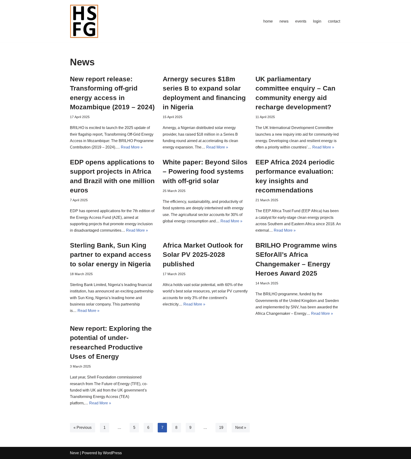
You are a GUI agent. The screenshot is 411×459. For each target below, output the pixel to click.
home (268, 21)
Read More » (132, 147)
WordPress (112, 453)
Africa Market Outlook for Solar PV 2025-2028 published (203, 255)
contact (334, 21)
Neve (74, 453)
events (300, 21)
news (284, 21)
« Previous (82, 428)
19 (221, 428)
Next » (240, 428)
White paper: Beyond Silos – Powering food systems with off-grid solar (205, 171)
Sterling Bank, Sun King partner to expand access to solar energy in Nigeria (110, 255)
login (317, 21)
